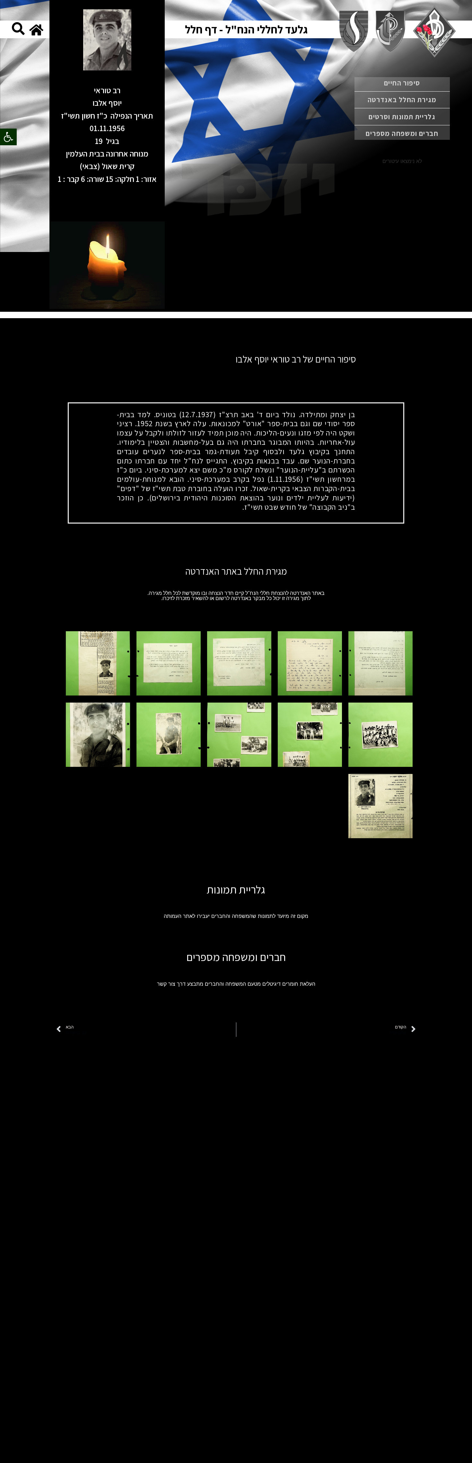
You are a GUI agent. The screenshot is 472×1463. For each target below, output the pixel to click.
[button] (8, 137)
